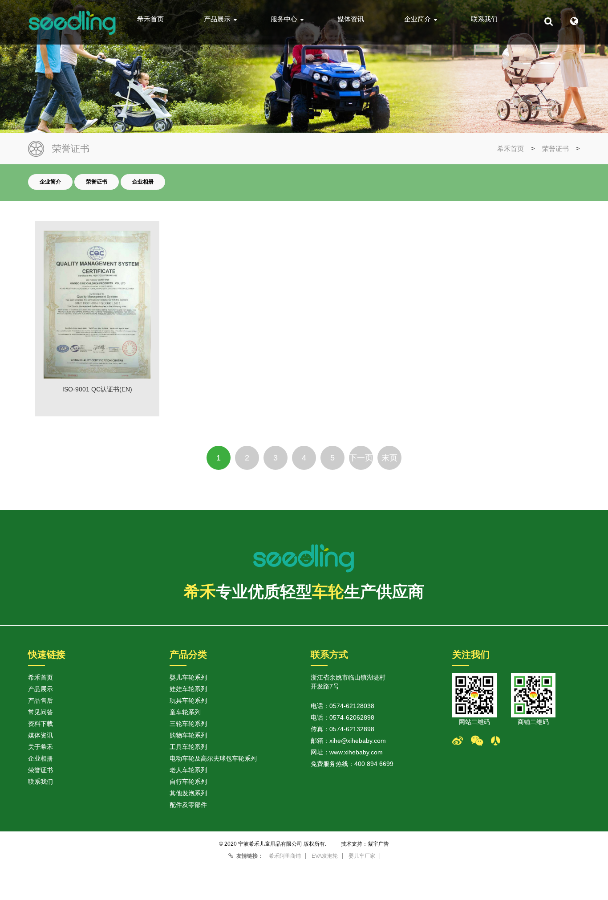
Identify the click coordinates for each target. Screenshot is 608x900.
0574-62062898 (351, 717)
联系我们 (484, 19)
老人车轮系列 (188, 770)
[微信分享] (481, 741)
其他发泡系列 (188, 793)
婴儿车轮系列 (188, 677)
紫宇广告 (378, 844)
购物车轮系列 (188, 735)
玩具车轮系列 (188, 700)
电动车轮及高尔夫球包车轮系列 (213, 758)
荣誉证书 (555, 148)
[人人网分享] (499, 741)
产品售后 (40, 700)
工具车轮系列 (188, 746)
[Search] (549, 21)
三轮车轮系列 (188, 723)
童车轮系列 (185, 712)
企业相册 (143, 182)
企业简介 (417, 19)
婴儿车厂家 (362, 856)
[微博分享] (461, 741)
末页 (389, 457)
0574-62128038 (351, 705)
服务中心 (284, 19)
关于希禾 (40, 746)
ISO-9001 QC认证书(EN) (97, 389)
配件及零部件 (188, 804)
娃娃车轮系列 (188, 688)
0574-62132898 (351, 729)
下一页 (361, 457)
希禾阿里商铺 (285, 856)
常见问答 (40, 712)
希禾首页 (150, 19)
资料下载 (40, 723)
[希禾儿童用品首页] (72, 22)
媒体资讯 (350, 19)
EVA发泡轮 (325, 856)
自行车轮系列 (188, 781)
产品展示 (217, 19)
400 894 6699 (373, 763)
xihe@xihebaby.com (357, 740)
